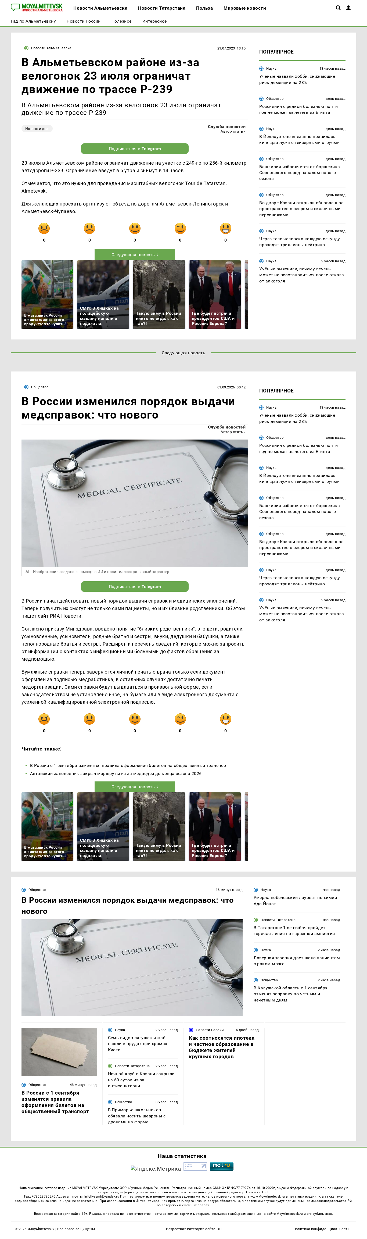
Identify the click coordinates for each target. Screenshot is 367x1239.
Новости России (210, 1030)
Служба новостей (227, 126)
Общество (274, 99)
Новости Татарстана (278, 920)
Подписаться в (135, 148)
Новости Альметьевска (51, 48)
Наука (271, 68)
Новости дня (37, 128)
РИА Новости (65, 616)
